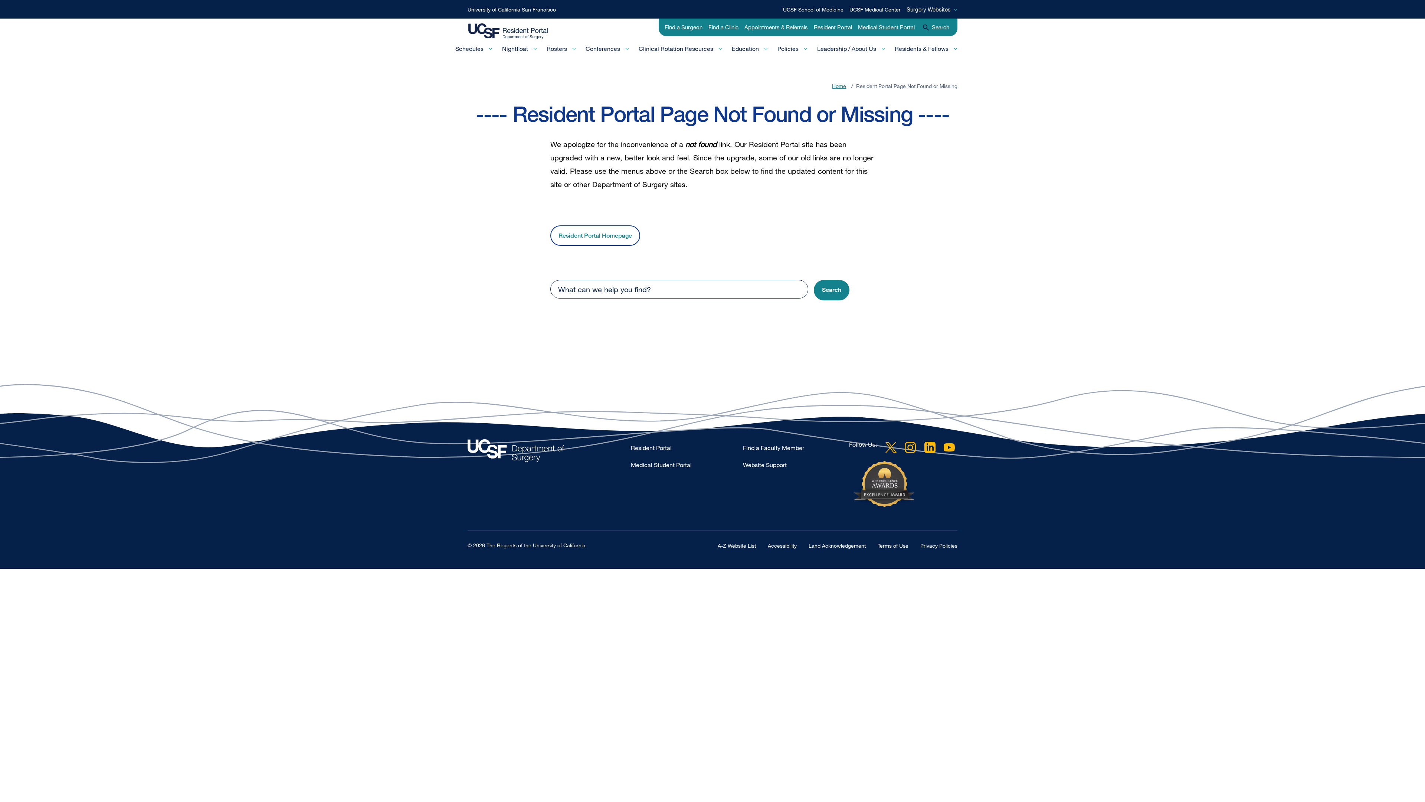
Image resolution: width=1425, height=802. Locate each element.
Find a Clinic (723, 27)
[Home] (515, 31)
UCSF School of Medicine (813, 9)
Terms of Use (893, 545)
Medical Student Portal (886, 27)
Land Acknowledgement (837, 545)
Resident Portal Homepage (595, 235)
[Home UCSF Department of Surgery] (549, 452)
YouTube (949, 447)
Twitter (891, 447)
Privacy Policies (938, 545)
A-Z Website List (737, 545)
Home (839, 86)
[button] (831, 290)
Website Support (765, 465)
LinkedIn (930, 447)
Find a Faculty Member (773, 447)
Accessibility (782, 545)
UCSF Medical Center (875, 9)
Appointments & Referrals (776, 27)
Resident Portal (833, 27)
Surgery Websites (929, 9)
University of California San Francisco (512, 9)
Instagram (910, 447)
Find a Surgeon (683, 27)
